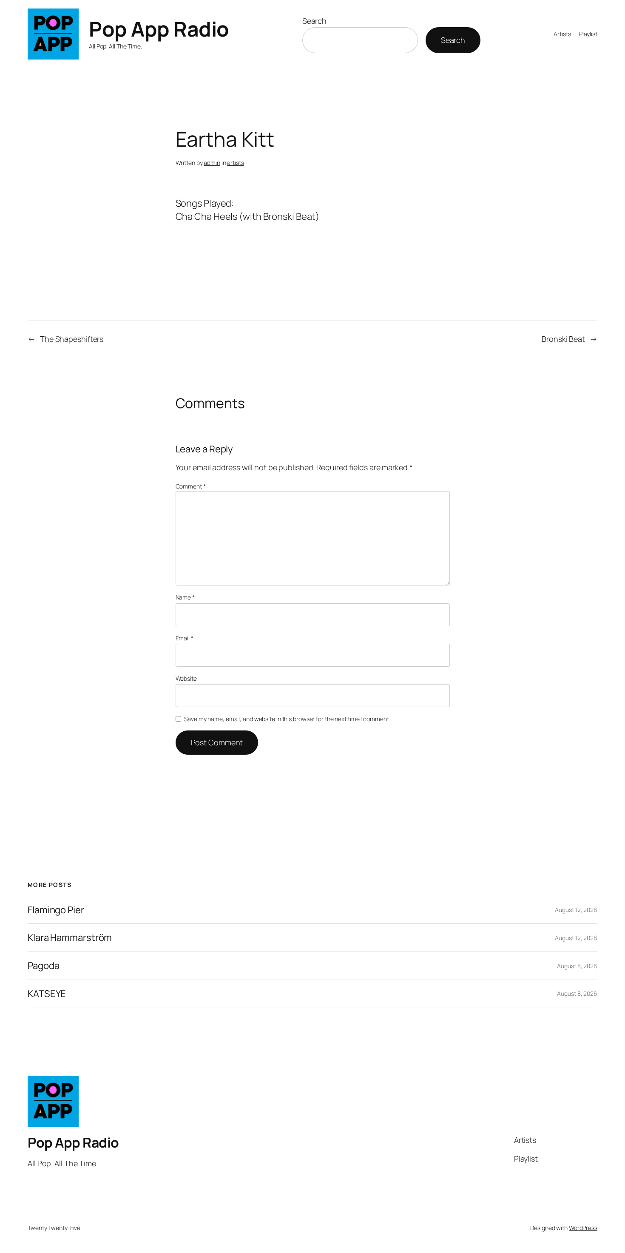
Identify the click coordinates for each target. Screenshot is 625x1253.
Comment (191, 486)
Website (186, 678)
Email (184, 638)
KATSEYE (47, 994)
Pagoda (43, 965)
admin (212, 163)
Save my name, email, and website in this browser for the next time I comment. (287, 719)
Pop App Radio (159, 29)
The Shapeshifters (71, 339)
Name (185, 597)
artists (235, 163)
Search (314, 21)
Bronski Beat (563, 339)
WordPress (583, 1228)
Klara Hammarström (70, 937)
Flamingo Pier (56, 910)
